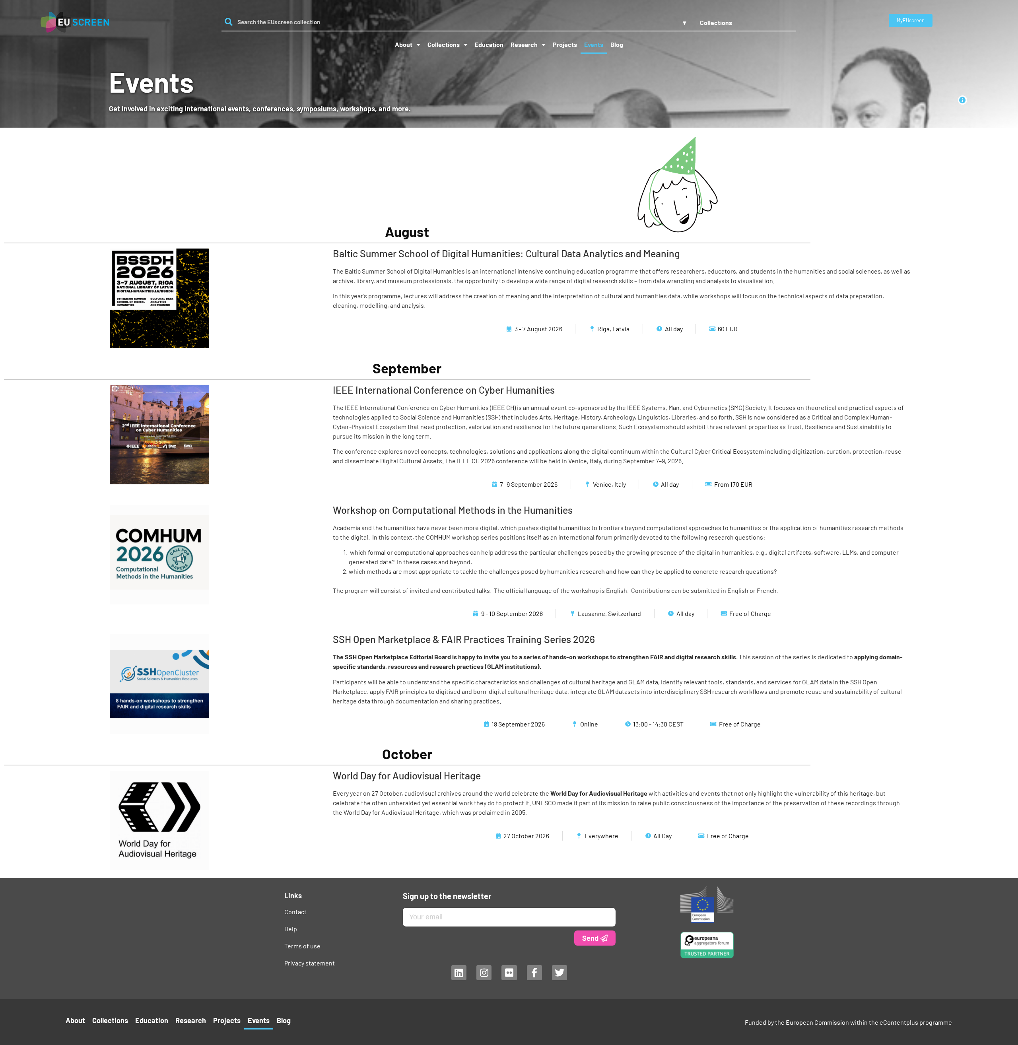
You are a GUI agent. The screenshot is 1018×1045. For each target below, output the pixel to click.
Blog (616, 44)
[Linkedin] (458, 972)
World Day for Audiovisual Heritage (407, 775)
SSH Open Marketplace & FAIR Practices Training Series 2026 (464, 639)
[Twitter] (559, 972)
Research (524, 44)
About (403, 44)
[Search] (228, 22)
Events (593, 44)
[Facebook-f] (534, 972)
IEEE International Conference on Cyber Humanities (444, 390)
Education (489, 44)
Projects (565, 44)
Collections (443, 44)
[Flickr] (509, 972)
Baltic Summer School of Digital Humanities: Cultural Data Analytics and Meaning (506, 253)
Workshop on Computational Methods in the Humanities (453, 510)
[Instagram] (483, 972)
